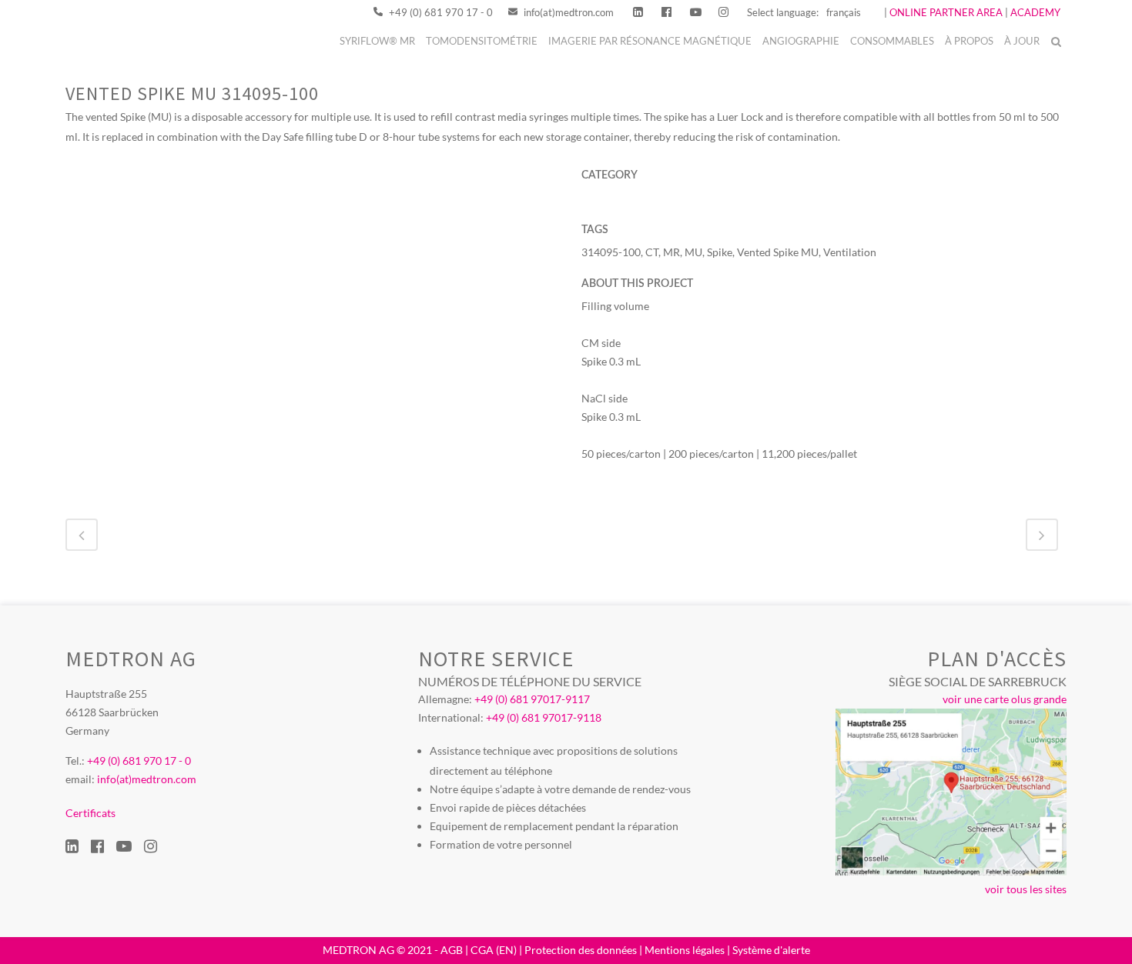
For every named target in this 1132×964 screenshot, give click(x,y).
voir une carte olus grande (1005, 698)
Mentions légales (685, 949)
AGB (451, 949)
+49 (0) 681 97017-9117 (532, 698)
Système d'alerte (771, 949)
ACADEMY (1035, 12)
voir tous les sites (1026, 889)
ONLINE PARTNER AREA (945, 12)
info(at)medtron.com (567, 12)
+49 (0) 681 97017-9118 (543, 717)
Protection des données (580, 949)
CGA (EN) (494, 949)
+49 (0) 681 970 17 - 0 (440, 12)
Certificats (90, 812)
